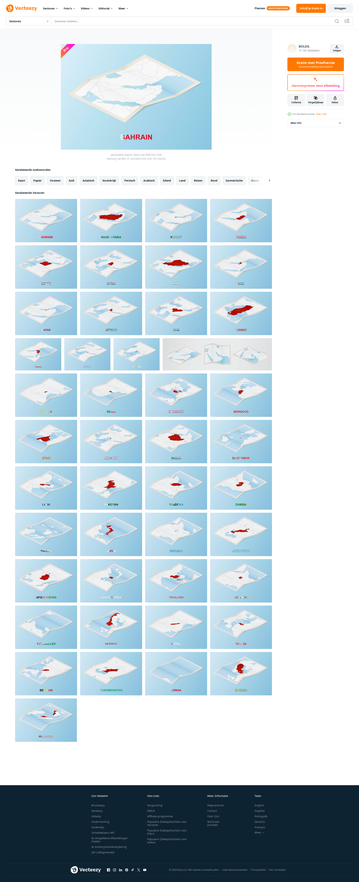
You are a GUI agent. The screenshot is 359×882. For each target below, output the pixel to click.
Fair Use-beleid (277, 869)
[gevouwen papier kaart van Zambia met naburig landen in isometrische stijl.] (241, 488)
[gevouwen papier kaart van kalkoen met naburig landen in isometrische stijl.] (241, 313)
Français (260, 827)
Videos (85, 8)
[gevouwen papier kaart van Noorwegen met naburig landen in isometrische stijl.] (111, 627)
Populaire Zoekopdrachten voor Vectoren (167, 823)
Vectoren (49, 8)
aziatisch (88, 180)
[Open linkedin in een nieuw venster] (120, 869)
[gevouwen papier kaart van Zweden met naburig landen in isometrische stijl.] (241, 673)
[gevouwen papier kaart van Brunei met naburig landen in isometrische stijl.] (46, 534)
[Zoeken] (337, 21)
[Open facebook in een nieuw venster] (108, 869)
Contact (212, 811)
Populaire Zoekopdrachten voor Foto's (167, 832)
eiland (167, 180)
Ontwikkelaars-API (102, 832)
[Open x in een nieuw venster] (138, 869)
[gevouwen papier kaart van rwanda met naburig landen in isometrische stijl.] (176, 534)
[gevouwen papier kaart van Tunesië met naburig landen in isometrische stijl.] (241, 627)
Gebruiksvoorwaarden (235, 869)
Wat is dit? (321, 114)
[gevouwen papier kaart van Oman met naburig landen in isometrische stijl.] (38, 354)
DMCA (151, 811)
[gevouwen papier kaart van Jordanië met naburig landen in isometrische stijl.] (111, 313)
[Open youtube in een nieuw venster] (144, 869)
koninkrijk (109, 180)
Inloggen (340, 8)
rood (214, 180)
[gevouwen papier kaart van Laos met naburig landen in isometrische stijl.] (46, 488)
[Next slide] (266, 180)
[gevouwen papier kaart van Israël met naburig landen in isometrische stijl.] (87, 354)
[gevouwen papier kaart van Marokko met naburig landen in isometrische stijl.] (241, 395)
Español (260, 811)
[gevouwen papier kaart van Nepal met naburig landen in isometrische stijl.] (176, 627)
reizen (198, 180)
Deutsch (260, 822)
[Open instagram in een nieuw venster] (114, 869)
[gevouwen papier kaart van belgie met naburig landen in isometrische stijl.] (46, 673)
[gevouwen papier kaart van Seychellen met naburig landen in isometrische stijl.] (46, 627)
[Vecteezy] (21, 8)
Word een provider (213, 823)
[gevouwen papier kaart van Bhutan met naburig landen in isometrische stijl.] (46, 395)
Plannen (260, 8)
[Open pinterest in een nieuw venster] (126, 869)
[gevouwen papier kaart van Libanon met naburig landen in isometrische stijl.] (111, 441)
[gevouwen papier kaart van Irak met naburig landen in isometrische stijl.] (176, 313)
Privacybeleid (258, 869)
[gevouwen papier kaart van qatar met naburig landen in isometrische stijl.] (46, 313)
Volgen (337, 50)
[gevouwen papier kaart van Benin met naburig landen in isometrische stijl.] (111, 395)
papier (37, 180)
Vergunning (154, 805)
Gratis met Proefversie (316, 64)
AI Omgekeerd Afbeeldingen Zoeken (109, 839)
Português (261, 816)
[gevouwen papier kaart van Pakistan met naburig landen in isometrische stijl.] (111, 488)
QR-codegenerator (103, 852)
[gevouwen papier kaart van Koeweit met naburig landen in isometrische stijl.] (176, 220)
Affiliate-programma (160, 816)
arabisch (149, 180)
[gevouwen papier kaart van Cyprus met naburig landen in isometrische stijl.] (136, 354)
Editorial (104, 8)
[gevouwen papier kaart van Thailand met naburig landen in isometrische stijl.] (176, 581)
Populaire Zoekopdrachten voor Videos (167, 840)
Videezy (96, 816)
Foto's (68, 8)
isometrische (234, 180)
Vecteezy (96, 811)
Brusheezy (98, 805)
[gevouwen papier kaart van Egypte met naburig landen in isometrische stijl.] (46, 267)
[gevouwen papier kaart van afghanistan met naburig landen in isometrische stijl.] (46, 581)
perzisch (129, 180)
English (259, 805)
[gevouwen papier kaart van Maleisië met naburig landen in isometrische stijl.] (46, 720)
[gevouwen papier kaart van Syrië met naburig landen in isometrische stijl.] (111, 267)
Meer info (296, 123)
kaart (21, 180)
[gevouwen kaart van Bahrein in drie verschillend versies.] (217, 354)
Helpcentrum (215, 805)
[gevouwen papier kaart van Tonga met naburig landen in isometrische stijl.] (176, 673)
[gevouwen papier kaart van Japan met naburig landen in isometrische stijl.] (111, 534)
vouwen (55, 180)
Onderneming (100, 822)
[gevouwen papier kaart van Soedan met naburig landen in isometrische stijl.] (176, 441)
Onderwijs (97, 827)
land (182, 180)
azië (71, 180)
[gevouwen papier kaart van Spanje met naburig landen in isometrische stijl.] (46, 441)
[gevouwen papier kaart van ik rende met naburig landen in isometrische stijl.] (176, 267)
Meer (122, 8)
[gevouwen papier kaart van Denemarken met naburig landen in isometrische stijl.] (176, 395)
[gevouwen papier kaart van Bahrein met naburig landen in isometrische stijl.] (46, 220)
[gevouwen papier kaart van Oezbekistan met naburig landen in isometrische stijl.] (241, 534)
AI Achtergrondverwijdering (109, 847)
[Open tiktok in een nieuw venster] (132, 869)
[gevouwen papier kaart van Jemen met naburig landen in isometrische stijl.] (241, 220)
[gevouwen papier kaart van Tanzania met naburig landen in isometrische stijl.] (176, 488)
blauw (255, 180)
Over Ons (213, 816)
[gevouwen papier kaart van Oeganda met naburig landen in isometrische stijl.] (241, 581)
